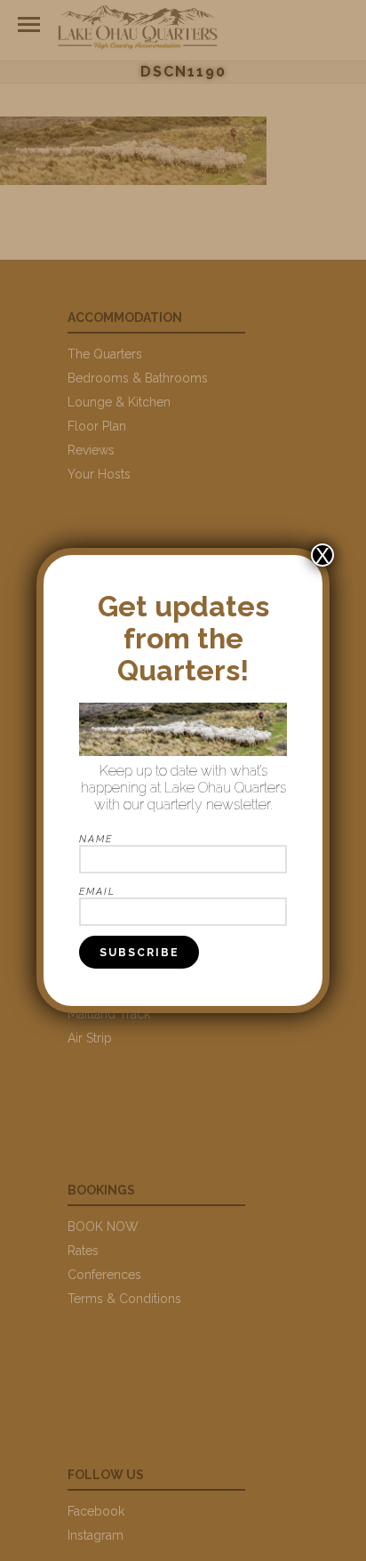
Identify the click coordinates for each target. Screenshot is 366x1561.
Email (97, 891)
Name (96, 839)
